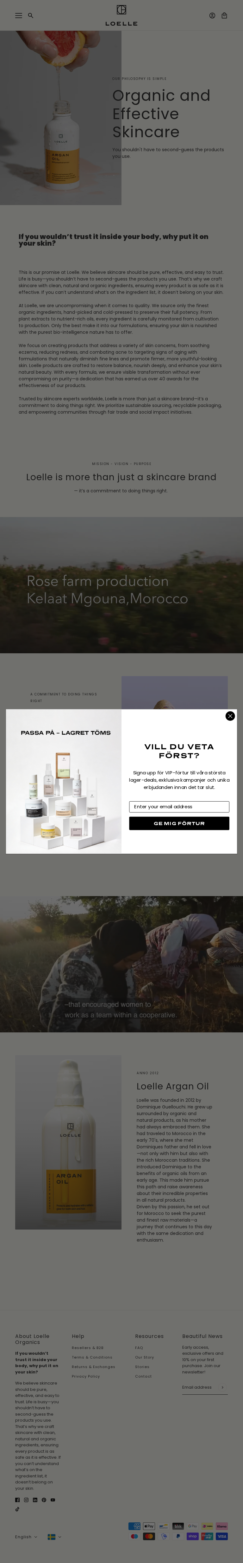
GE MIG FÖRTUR (179, 823)
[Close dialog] (230, 716)
